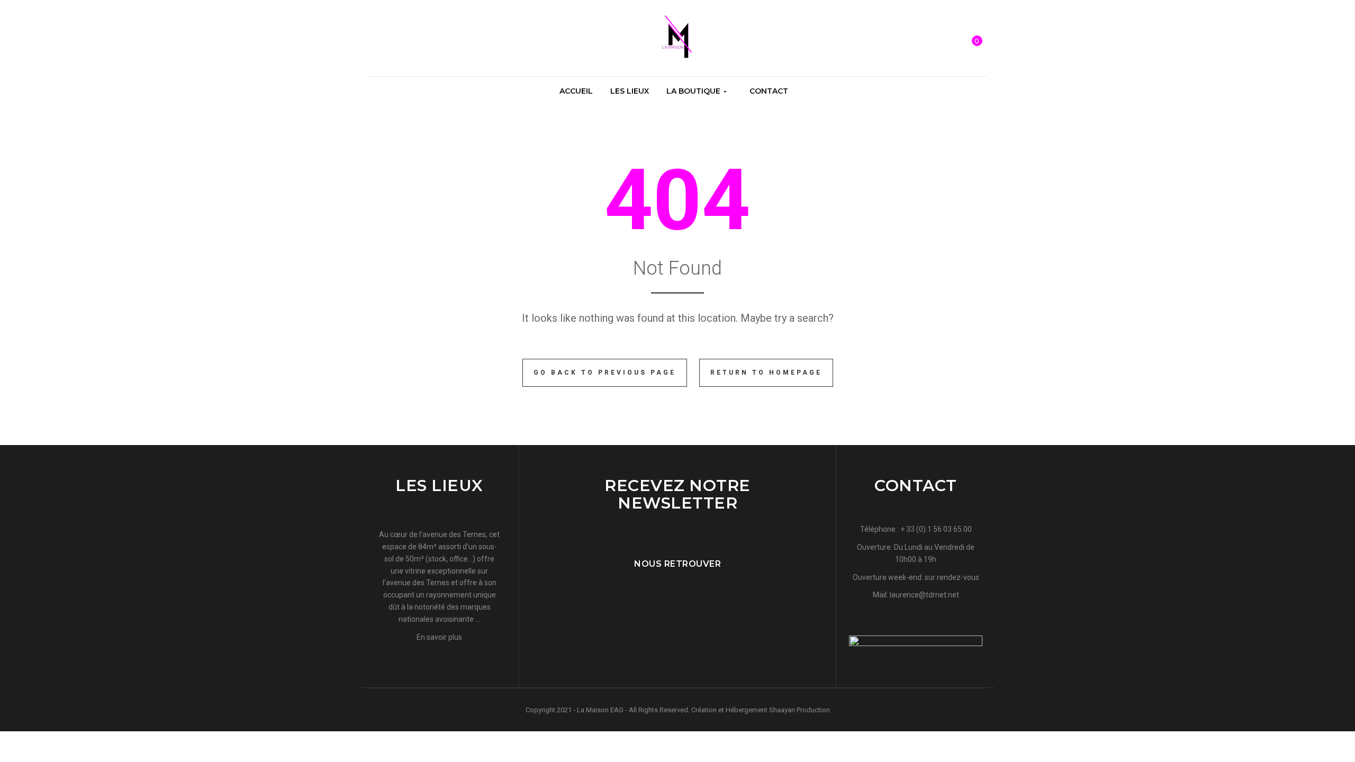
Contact (768, 91)
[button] (977, 33)
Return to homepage (766, 372)
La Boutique (694, 91)
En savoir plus (439, 637)
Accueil (576, 91)
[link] (373, 39)
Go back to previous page (605, 372)
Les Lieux (629, 91)
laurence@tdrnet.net (924, 595)
